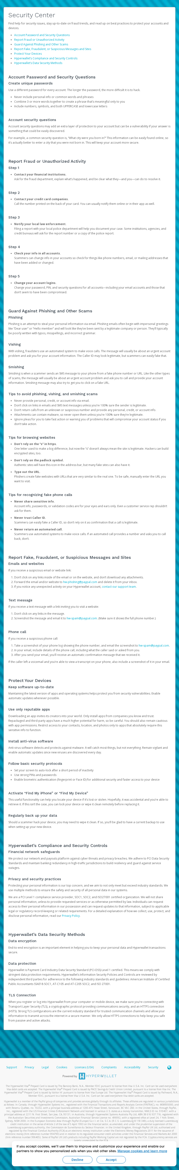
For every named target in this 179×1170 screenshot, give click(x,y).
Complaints (109, 1067)
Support (11, 1067)
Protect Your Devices (28, 54)
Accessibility (132, 1067)
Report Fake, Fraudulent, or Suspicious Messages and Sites (52, 49)
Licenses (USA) (84, 1067)
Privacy (29, 1067)
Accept (111, 1159)
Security (153, 1067)
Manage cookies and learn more (142, 1151)
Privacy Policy (71, 916)
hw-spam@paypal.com (82, 618)
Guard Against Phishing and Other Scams (41, 44)
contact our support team (119, 587)
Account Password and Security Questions (42, 35)
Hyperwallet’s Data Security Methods (38, 63)
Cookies (61, 1067)
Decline (77, 1159)
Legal (45, 1067)
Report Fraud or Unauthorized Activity (39, 40)
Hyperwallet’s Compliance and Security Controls (45, 58)
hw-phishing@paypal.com (80, 582)
